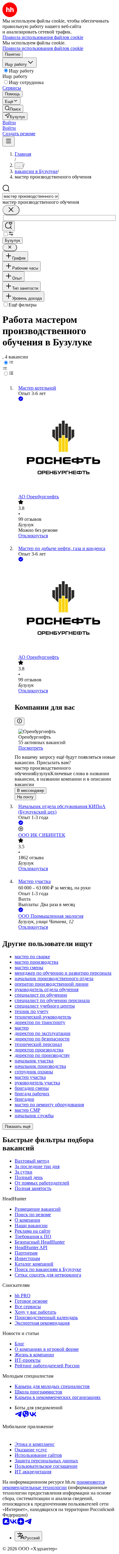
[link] (12, 108)
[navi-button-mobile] (8, 141)
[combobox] (30, 196)
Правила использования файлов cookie (42, 48)
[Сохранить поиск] (8, 226)
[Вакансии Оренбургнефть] (65, 448)
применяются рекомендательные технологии (53, 1484)
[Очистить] (11, 210)
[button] (9, 122)
